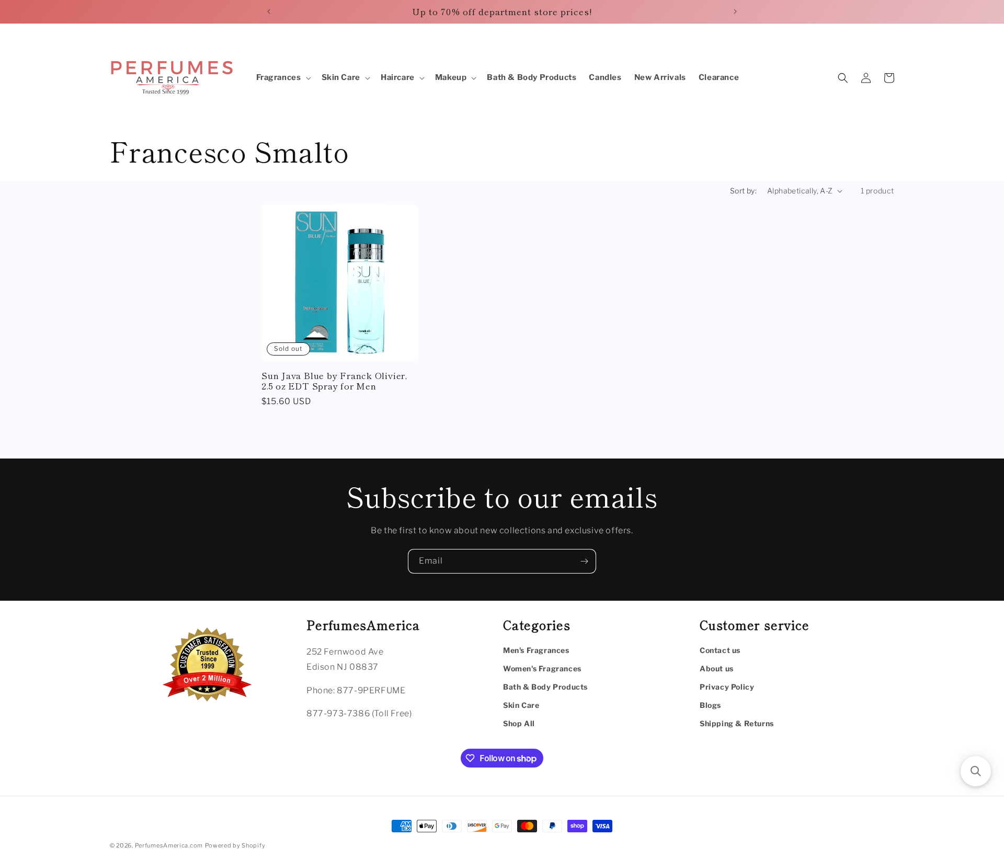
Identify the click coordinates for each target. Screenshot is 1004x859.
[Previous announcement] (268, 11)
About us (717, 668)
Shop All (519, 723)
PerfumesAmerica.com (169, 845)
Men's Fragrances (536, 650)
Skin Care (521, 705)
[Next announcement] (735, 11)
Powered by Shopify (235, 845)
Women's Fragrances (542, 668)
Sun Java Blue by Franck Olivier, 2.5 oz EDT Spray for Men (334, 381)
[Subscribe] (584, 561)
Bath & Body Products (545, 686)
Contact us (720, 650)
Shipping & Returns (737, 723)
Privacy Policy (727, 686)
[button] (282, 77)
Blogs (710, 705)
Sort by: (743, 190)
